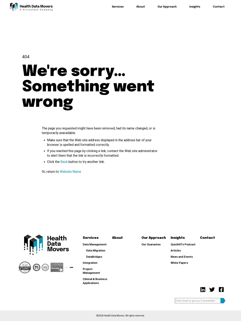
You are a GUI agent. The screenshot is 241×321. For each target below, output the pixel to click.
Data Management (95, 244)
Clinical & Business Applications (95, 281)
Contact (219, 6)
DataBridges (123, 31)
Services (118, 6)
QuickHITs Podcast (183, 244)
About (140, 6)
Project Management (91, 271)
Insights (194, 6)
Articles (176, 250)
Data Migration (124, 25)
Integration (90, 262)
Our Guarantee (151, 244)
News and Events (182, 256)
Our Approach (167, 6)
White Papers (179, 262)
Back (64, 162)
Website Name (70, 172)
